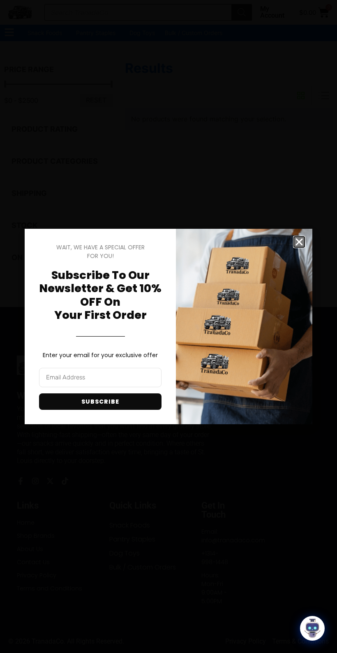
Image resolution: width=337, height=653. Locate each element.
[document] (168, 326)
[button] (299, 242)
